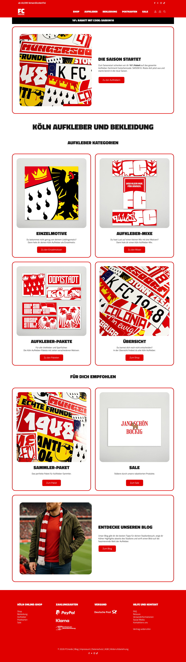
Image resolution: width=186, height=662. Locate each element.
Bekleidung (22, 614)
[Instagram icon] (161, 3)
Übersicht (134, 341)
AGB (107, 649)
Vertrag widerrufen (142, 629)
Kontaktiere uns (140, 622)
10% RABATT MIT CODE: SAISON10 (93, 20)
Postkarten (22, 619)
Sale (19, 622)
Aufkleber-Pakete (51, 341)
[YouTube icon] (158, 3)
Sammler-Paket (51, 467)
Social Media (139, 619)
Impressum (85, 649)
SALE (134, 467)
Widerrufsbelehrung (119, 649)
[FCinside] (21, 11)
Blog (76, 649)
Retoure (136, 614)
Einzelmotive (51, 233)
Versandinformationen (143, 617)
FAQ (135, 611)
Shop (19, 611)
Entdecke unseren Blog (125, 527)
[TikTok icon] (164, 3)
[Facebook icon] (155, 3)
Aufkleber (21, 617)
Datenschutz (97, 649)
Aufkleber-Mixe (134, 233)
